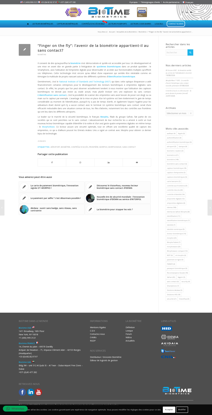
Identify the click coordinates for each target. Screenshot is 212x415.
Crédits (93, 337)
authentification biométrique (179, 142)
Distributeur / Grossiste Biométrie (105, 357)
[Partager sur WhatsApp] (80, 162)
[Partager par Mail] (137, 162)
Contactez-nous (97, 334)
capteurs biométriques (177, 177)
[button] (15, 409)
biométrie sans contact (177, 164)
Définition (130, 327)
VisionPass (184, 299)
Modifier (182, 409)
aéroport (55, 147)
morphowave (114, 147)
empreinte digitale (175, 199)
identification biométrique (178, 220)
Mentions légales (98, 327)
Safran (171, 277)
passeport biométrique (177, 268)
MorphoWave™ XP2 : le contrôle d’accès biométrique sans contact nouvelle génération (177, 83)
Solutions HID (173, 294)
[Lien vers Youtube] (191, 12)
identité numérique (175, 229)
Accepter (169, 409)
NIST (170, 255)
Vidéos (129, 337)
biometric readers (175, 151)
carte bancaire (173, 181)
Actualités (130, 340)
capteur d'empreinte (176, 172)
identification (173, 216)
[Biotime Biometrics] (106, 12)
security (185, 281)
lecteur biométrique (176, 233)
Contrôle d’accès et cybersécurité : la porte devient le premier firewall (178, 91)
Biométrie (42, 54)
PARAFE (171, 264)
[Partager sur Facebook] (52, 162)
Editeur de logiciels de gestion (104, 360)
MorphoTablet (173, 242)
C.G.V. (92, 330)
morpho (103, 147)
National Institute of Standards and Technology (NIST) (85, 81)
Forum (129, 334)
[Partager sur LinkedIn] (109, 162)
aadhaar (171, 133)
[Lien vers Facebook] (182, 12)
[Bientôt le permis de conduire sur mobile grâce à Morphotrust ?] (2, 208)
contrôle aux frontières (177, 186)
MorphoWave (48, 126)
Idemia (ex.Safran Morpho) (178, 212)
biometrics (172, 155)
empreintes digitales (176, 203)
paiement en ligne (175, 260)
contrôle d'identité (175, 194)
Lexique (129, 330)
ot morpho (180, 255)
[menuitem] (133, 2)
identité (171, 225)
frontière (94, 147)
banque (183, 146)
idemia (171, 207)
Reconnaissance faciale (177, 273)
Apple (181, 133)
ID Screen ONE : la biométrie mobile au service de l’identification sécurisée (179, 71)
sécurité (171, 299)
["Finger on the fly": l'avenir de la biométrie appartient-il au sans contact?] (24, 50)
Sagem (181, 277)
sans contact (129, 147)
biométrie (65, 147)
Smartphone (173, 286)
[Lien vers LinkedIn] (187, 12)
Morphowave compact (177, 251)
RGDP (93, 340)
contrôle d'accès (79, 147)
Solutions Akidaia (174, 290)
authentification (174, 138)
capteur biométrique (176, 168)
